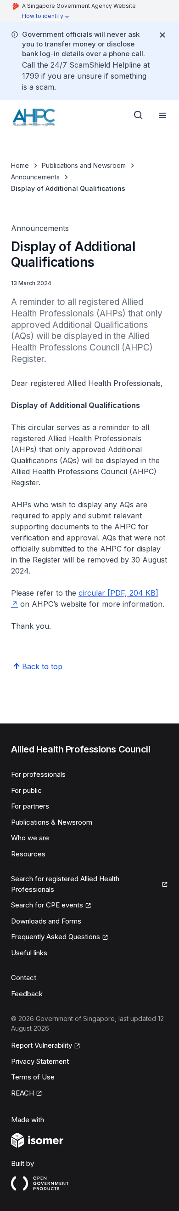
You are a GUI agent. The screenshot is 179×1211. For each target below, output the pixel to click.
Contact (23, 977)
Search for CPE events (47, 905)
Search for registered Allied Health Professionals (65, 884)
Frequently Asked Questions (55, 936)
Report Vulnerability (41, 1045)
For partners (30, 806)
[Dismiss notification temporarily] (162, 35)
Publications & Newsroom (51, 822)
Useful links (29, 952)
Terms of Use (33, 1077)
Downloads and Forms (46, 921)
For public (26, 790)
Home (20, 165)
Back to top (42, 666)
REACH (22, 1093)
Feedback (27, 993)
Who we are (30, 837)
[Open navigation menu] (162, 115)
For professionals (38, 774)
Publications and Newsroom (84, 165)
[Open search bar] (139, 115)
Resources (28, 853)
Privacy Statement (40, 1061)
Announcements (35, 177)
